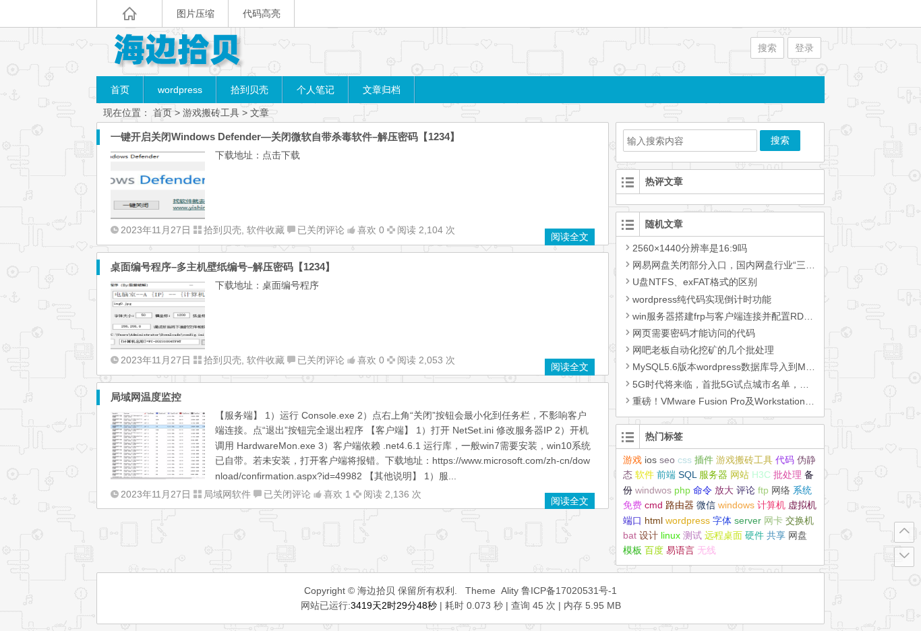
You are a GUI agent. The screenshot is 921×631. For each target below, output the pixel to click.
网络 (780, 490)
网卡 (773, 520)
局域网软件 (227, 494)
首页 (120, 89)
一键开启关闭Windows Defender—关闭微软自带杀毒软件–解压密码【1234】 (285, 136)
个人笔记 (315, 89)
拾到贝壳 (249, 89)
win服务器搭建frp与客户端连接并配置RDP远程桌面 (740, 316)
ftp (763, 490)
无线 (706, 550)
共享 (776, 535)
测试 (692, 535)
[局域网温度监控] (158, 476)
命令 (702, 490)
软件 (644, 474)
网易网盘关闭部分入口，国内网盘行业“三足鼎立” (734, 265)
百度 (654, 550)
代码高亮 (261, 13)
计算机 (771, 505)
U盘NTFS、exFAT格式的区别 (694, 281)
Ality (509, 590)
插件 (703, 459)
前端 (666, 474)
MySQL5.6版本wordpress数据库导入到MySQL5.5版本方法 (756, 366)
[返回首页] (129, 13)
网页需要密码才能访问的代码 (693, 333)
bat (629, 535)
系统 (802, 490)
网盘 (797, 535)
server (747, 520)
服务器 (713, 474)
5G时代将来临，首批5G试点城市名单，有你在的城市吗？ (753, 384)
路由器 (679, 505)
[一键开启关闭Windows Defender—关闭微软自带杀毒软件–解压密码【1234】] (158, 215)
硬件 (754, 535)
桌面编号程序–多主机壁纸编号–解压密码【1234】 (223, 266)
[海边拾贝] (177, 51)
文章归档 (381, 89)
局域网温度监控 (146, 396)
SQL (687, 474)
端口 (632, 520)
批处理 (787, 474)
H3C (761, 474)
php (682, 490)
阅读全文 (570, 236)
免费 (632, 505)
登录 (804, 47)
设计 (648, 535)
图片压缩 (195, 13)
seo (667, 459)
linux (670, 535)
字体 (722, 520)
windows (736, 505)
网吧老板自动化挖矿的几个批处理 (703, 349)
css (685, 459)
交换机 (799, 520)
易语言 (680, 550)
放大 (724, 490)
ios (651, 459)
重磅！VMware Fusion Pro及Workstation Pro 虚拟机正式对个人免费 (776, 401)
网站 (739, 474)
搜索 (767, 47)
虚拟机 (802, 505)
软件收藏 (266, 229)
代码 (784, 459)
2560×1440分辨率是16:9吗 (689, 248)
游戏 (632, 459)
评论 (745, 490)
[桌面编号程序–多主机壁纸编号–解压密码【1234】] (158, 345)
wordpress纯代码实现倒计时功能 (701, 299)
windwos (653, 490)
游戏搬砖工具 (744, 459)
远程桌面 (723, 535)
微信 (705, 505)
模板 (632, 550)
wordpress (180, 89)
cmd (654, 505)
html (654, 520)
